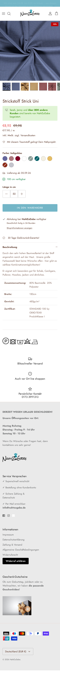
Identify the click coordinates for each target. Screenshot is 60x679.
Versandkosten (27, 135)
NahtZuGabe (15, 659)
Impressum (8, 534)
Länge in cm (9, 187)
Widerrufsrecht (10, 555)
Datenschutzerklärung (13, 539)
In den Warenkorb (30, 208)
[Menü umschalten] (3, 13)
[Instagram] (8, 515)
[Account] (49, 13)
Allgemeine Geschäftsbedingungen (21, 549)
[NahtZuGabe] (30, 13)
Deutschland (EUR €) (15, 651)
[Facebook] (4, 515)
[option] (30, 51)
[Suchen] (10, 13)
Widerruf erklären (15, 561)
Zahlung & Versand (12, 544)
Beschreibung (10, 247)
